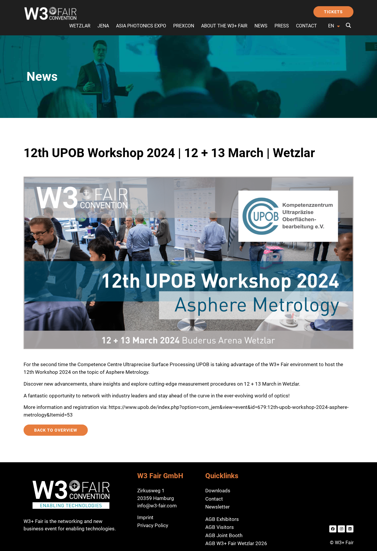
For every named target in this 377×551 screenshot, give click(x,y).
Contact (306, 26)
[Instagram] (341, 528)
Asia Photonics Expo (141, 26)
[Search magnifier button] (348, 25)
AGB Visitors (219, 527)
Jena (103, 26)
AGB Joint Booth (223, 535)
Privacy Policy (152, 525)
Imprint (145, 517)
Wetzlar (79, 26)
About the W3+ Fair (224, 26)
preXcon (183, 26)
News (260, 26)
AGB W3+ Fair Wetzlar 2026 (236, 543)
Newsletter (217, 507)
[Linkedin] (349, 528)
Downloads (217, 491)
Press (282, 26)
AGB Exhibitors (222, 519)
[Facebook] (332, 528)
